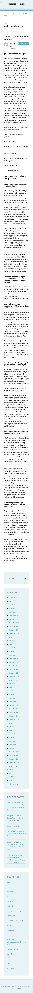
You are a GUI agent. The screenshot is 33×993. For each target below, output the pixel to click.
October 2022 (13, 759)
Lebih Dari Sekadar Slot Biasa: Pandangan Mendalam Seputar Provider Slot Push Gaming (16, 858)
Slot (8, 964)
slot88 (9, 882)
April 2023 (12, 737)
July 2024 (12, 684)
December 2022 (14, 752)
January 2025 (13, 662)
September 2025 (14, 634)
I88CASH (10, 906)
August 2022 (13, 766)
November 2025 (14, 626)
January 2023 (13, 748)
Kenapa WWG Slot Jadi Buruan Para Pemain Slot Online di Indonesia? (15, 818)
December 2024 (14, 666)
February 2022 (13, 784)
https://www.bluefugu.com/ (16, 911)
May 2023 (12, 734)
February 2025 (13, 659)
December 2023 (14, 709)
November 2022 (14, 755)
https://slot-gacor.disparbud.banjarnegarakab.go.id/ (16, 942)
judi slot (9, 935)
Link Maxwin (11, 916)
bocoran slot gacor (13, 949)
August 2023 (13, 723)
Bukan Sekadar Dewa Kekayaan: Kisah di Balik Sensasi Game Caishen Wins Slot (16, 845)
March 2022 (12, 780)
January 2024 (13, 705)
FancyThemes (17, 988)
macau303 (10, 930)
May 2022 (12, 773)
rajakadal (10, 901)
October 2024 (13, 673)
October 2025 (13, 630)
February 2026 (13, 616)
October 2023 (13, 716)
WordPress (21, 986)
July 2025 (12, 641)
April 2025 (12, 651)
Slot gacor (10, 968)
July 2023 (12, 727)
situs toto (10, 887)
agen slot (10, 954)
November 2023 (14, 712)
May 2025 (12, 648)
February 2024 (13, 702)
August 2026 (13, 598)
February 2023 (13, 745)
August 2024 (13, 680)
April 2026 (12, 608)
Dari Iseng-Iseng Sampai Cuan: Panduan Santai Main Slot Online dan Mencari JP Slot (16, 805)
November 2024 (14, 669)
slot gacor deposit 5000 (15, 920)
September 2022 (14, 763)
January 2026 (13, 619)
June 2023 (12, 730)
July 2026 (12, 601)
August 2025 (13, 637)
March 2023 (12, 741)
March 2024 (12, 698)
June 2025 (12, 644)
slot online (10, 892)
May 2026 (12, 605)
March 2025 (12, 655)
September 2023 (14, 720)
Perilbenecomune (16, 4)
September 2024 (14, 677)
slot (8, 896)
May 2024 (12, 691)
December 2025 (14, 623)
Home (14, 13)
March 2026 (12, 612)
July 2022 (12, 770)
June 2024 (12, 687)
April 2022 (12, 777)
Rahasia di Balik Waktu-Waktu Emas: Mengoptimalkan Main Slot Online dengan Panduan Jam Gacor (16, 831)
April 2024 (12, 694)
